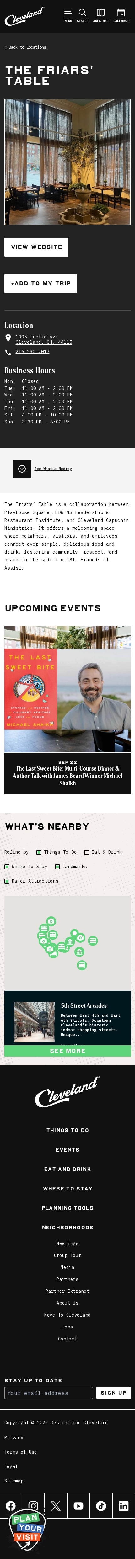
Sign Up (113, 1393)
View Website (36, 247)
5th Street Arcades (84, 1006)
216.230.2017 (33, 351)
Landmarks (74, 866)
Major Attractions (35, 881)
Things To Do (60, 852)
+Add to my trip (41, 283)
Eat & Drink (107, 852)
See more (67, 1050)
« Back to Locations (25, 47)
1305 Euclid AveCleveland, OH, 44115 (44, 339)
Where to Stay (29, 866)
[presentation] (72, 466)
